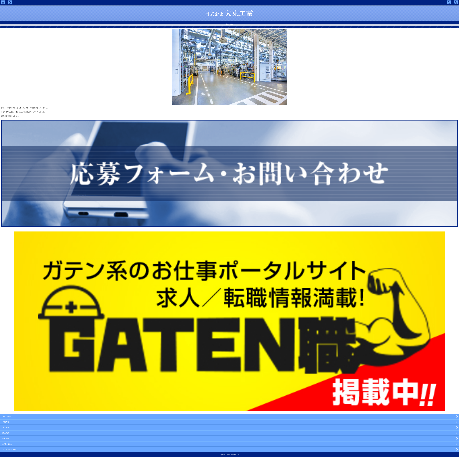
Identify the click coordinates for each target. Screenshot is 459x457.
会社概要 (5, 438)
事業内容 (5, 422)
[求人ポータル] (229, 410)
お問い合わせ (7, 444)
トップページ (7, 416)
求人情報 (5, 427)
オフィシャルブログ (9, 449)
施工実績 (5, 433)
